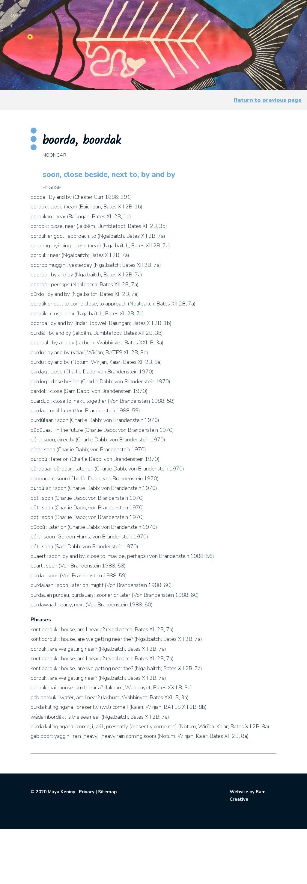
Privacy (86, 792)
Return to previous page (268, 100)
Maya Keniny (61, 792)
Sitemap (107, 792)
